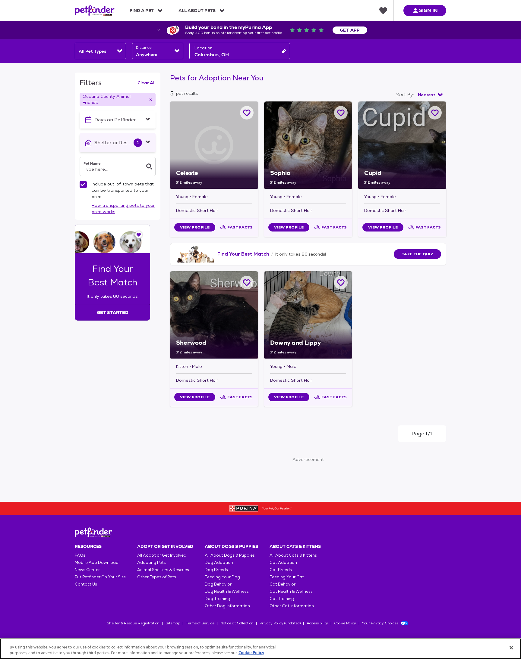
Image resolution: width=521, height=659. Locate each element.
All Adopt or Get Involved (161, 555)
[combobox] (100, 51)
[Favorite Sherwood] (247, 282)
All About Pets (197, 10)
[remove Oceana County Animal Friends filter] (151, 99)
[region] (260, 648)
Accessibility (317, 623)
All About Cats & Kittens (293, 555)
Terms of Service (200, 623)
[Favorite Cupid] (435, 113)
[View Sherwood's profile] (214, 315)
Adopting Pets (151, 562)
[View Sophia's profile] (308, 145)
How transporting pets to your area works (123, 208)
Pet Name (92, 163)
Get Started (112, 312)
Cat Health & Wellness (291, 591)
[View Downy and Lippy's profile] (308, 315)
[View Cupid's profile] (402, 145)
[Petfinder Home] (95, 10)
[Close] (511, 647)
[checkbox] (83, 184)
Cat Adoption (283, 562)
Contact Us (86, 584)
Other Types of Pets (156, 577)
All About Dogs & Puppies (230, 555)
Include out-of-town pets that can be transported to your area (123, 190)
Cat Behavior (282, 584)
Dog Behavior (218, 584)
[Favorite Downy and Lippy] (341, 282)
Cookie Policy (345, 623)
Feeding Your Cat (287, 577)
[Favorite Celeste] (247, 113)
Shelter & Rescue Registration (133, 623)
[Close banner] (158, 30)
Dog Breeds (216, 569)
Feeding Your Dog (222, 577)
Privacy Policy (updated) (280, 623)
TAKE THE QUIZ (417, 254)
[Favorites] (383, 10)
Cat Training (282, 598)
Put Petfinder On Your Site (100, 577)
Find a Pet (142, 10)
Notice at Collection (237, 623)
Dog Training (217, 598)
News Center (87, 569)
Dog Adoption (219, 562)
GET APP (350, 30)
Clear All (146, 82)
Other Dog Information (227, 605)
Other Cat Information (292, 605)
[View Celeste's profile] (214, 145)
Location (203, 48)
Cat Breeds (281, 569)
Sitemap (173, 623)
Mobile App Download (96, 562)
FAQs (80, 555)
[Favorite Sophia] (341, 113)
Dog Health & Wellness (227, 591)
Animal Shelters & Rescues (163, 569)
